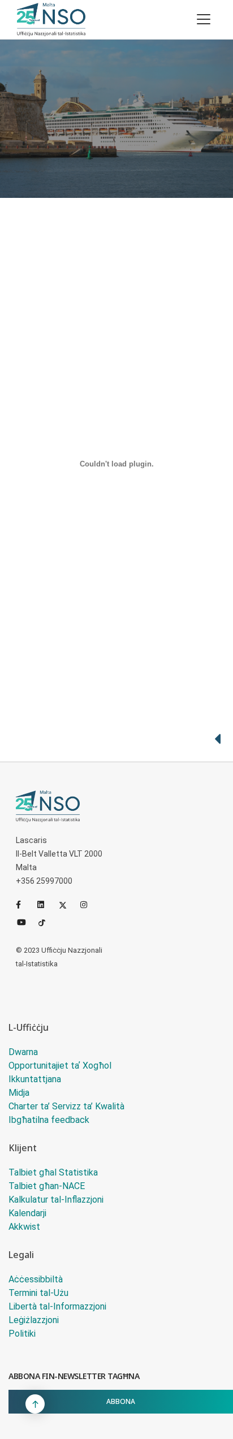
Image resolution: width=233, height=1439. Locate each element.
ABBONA (120, 1401)
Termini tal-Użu (38, 1292)
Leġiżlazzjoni (33, 1320)
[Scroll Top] (35, 1404)
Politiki (22, 1333)
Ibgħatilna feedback (48, 1119)
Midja (18, 1092)
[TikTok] (46, 921)
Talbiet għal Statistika (53, 1172)
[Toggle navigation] (203, 19)
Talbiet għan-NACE (46, 1186)
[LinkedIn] (45, 904)
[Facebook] (24, 904)
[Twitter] (67, 904)
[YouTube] (25, 921)
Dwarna (23, 1052)
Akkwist (24, 1226)
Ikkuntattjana (34, 1079)
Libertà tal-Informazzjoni (57, 1306)
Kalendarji (27, 1213)
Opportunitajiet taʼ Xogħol (59, 1065)
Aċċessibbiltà (35, 1279)
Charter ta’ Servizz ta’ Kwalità (66, 1106)
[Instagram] (88, 904)
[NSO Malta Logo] (51, 19)
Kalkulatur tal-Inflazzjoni (55, 1199)
